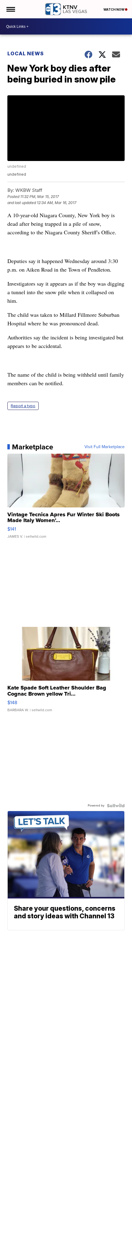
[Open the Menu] (10, 9)
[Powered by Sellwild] (116, 805)
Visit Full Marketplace (104, 447)
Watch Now (114, 9)
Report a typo (23, 406)
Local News (25, 53)
